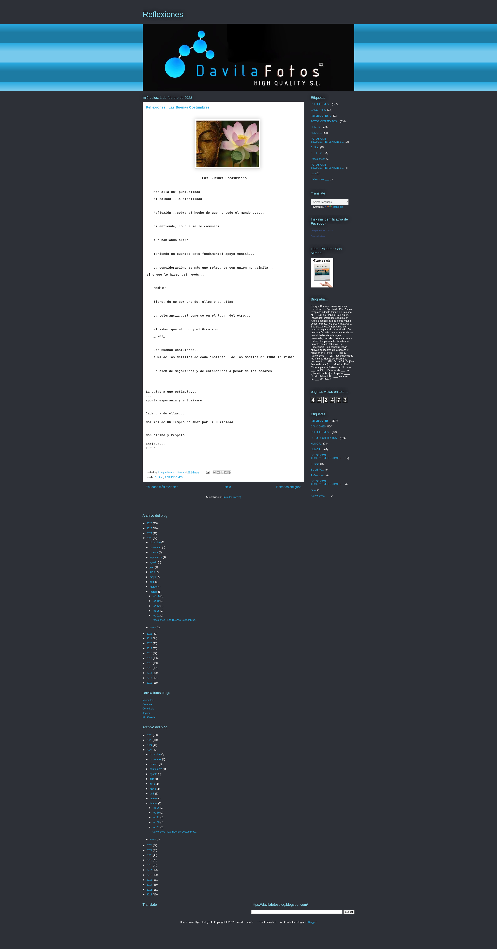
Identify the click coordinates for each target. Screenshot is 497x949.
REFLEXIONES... (321, 115)
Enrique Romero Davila (322, 230)
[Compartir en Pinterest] (229, 472)
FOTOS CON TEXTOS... (325, 121)
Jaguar (146, 713)
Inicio (227, 487)
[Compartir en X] (222, 472)
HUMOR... (316, 127)
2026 (150, 523)
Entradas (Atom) (231, 497)
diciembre (155, 542)
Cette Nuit (148, 708)
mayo (153, 577)
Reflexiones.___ (320, 179)
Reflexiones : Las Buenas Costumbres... (179, 107)
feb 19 (156, 600)
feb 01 (156, 615)
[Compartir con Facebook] (226, 472)
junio (153, 571)
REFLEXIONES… (175, 477)
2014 (150, 672)
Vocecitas (148, 700)
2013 (150, 677)
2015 (150, 668)
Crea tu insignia (318, 236)
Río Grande (148, 717)
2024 (150, 533)
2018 (150, 653)
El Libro (159, 477)
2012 (150, 682)
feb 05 (156, 610)
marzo (153, 586)
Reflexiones (163, 14)
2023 (150, 538)
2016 (150, 663)
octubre (154, 552)
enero (153, 627)
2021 (150, 638)
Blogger (312, 922)
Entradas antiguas (288, 487)
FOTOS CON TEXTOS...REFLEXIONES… (327, 140)
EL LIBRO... (318, 153)
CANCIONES (318, 110)
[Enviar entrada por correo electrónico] (207, 472)
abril (152, 581)
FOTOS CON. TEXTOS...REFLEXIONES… (327, 166)
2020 (150, 643)
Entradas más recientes (162, 487)
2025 (150, 528)
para (313, 173)
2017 (150, 658)
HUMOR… (317, 132)
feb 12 (156, 605)
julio (152, 567)
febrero (154, 591)
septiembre (156, 557)
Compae (147, 704)
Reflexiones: (318, 158)
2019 (150, 648)
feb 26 (156, 596)
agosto (154, 562)
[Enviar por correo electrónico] (214, 472)
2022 (150, 633)
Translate (338, 206)
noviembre (156, 547)
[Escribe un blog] (218, 472)
